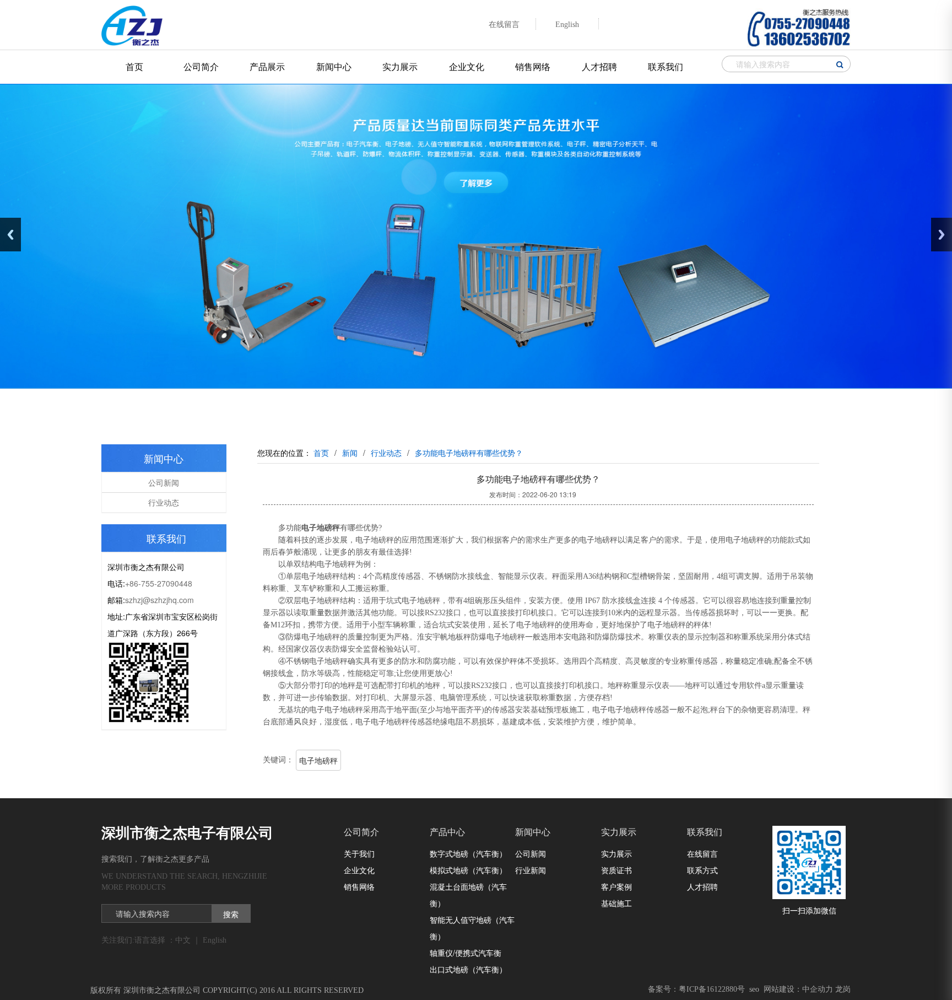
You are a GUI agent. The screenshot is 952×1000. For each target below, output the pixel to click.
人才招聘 (599, 66)
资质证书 (616, 869)
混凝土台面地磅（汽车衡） (468, 894)
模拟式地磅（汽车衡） (468, 869)
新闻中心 (333, 66)
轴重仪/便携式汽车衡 (465, 952)
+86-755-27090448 (158, 583)
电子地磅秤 (318, 760)
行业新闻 (530, 869)
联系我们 (665, 66)
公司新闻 (163, 482)
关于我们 (359, 853)
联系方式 (702, 869)
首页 (134, 66)
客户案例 (616, 886)
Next (941, 234)
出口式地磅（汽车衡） (468, 969)
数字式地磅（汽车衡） (468, 853)
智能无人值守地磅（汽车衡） (472, 928)
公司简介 (201, 66)
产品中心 (447, 832)
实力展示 (400, 66)
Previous (10, 234)
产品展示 (267, 66)
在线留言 (702, 853)
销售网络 (532, 66)
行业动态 (163, 502)
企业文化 (466, 66)
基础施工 (616, 902)
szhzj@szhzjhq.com (159, 599)
